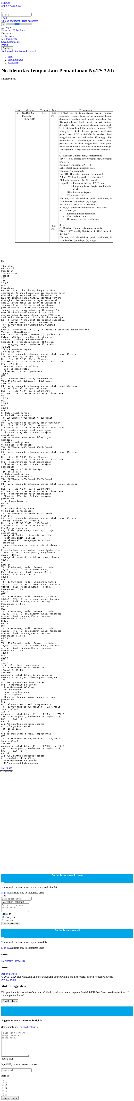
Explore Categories (11, 5)
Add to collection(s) (11, 51)
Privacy (5, 979)
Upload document (10, 20)
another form (30, 1027)
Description (12, 902)
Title (3, 895)
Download (6, 767)
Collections (19, 30)
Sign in (5, 892)
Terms (13, 979)
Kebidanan (13, 62)
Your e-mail (7, 1058)
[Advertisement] (67, 87)
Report (4, 973)
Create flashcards (29, 20)
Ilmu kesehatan (15, 59)
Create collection (10, 923)
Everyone (10, 917)
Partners (13, 973)
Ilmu (10, 56)
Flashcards (7, 30)
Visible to (6, 913)
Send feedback (10, 1001)
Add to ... (7, 48)
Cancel (6, 1098)
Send (14, 1098)
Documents (7, 960)
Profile (4, 44)
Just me (9, 920)
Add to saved (29, 51)
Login (4, 17)
